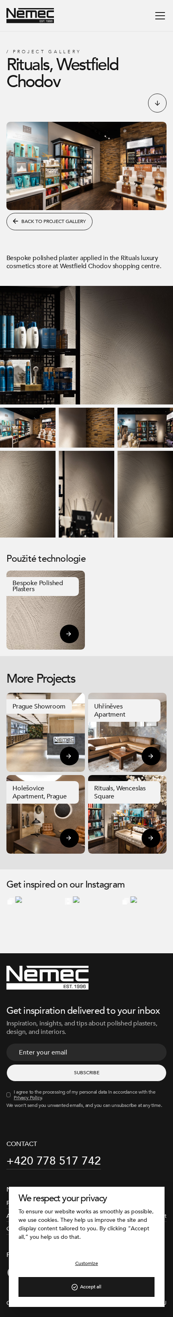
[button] (158, 15)
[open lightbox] (86, 345)
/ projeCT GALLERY (44, 52)
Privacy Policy (27, 1097)
